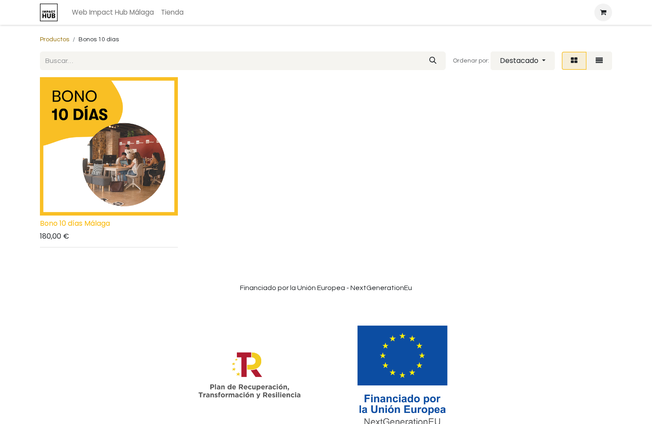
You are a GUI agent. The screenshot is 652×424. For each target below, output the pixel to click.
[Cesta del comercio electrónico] (603, 12)
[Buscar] (433, 60)
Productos (54, 39)
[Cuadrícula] (574, 60)
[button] (523, 60)
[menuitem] (112, 12)
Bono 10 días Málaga (75, 223)
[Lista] (599, 60)
